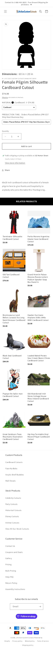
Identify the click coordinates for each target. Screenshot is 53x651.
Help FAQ (9, 577)
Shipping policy (27, 645)
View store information (15, 163)
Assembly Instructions (15, 589)
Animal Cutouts (12, 522)
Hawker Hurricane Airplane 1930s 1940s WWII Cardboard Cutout (38, 317)
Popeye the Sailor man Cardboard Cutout (13, 394)
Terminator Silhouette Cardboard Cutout (12, 237)
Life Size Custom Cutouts (25, 638)
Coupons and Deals (14, 552)
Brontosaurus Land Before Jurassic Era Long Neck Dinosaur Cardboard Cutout (14, 319)
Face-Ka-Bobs (11, 468)
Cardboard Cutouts (13, 462)
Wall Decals (10, 481)
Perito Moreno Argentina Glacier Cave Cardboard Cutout (38, 239)
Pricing (8, 564)
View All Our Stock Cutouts (17, 529)
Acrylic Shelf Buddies (14, 474)
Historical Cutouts (13, 510)
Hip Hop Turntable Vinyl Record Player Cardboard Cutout (39, 436)
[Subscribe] (40, 606)
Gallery (8, 558)
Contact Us (10, 546)
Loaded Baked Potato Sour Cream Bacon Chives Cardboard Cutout (39, 358)
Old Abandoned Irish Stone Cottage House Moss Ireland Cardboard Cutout (38, 397)
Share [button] (7, 170)
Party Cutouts (11, 504)
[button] (5, 11)
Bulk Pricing (10, 571)
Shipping (5, 97)
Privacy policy (17, 641)
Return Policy (11, 583)
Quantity (5, 131)
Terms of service (43, 641)
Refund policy (30, 641)
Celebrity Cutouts (13, 498)
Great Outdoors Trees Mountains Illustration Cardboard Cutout (13, 436)
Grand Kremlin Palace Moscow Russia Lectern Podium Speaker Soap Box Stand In (38, 278)
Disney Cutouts (12, 516)
